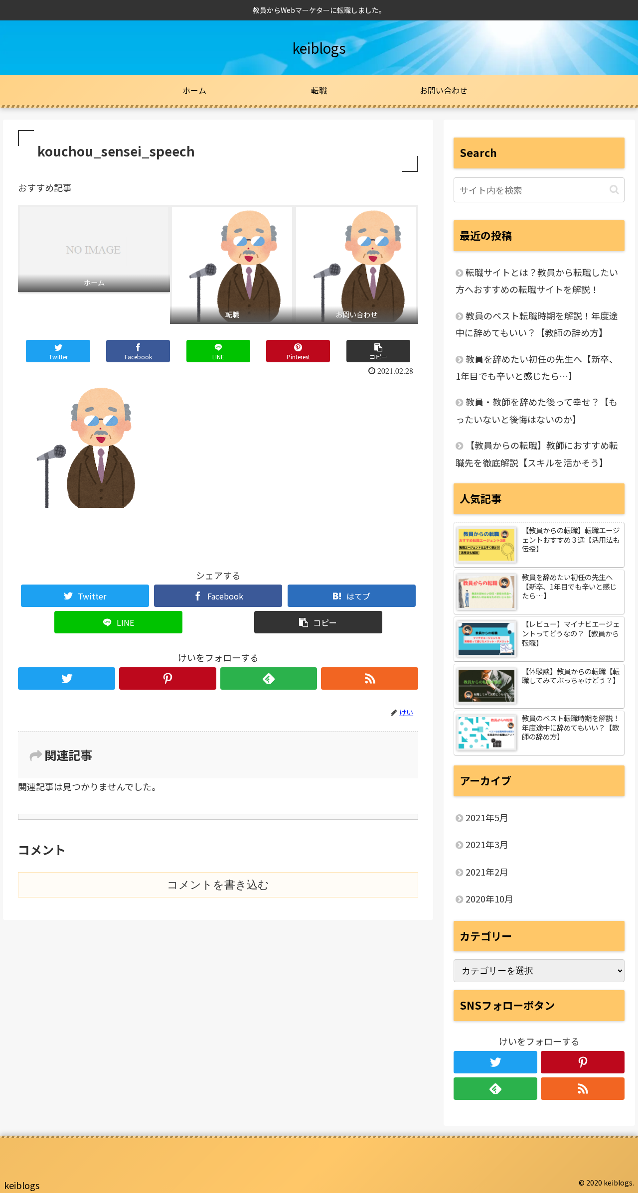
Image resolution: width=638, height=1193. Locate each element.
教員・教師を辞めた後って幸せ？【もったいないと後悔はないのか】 (537, 410)
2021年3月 (487, 844)
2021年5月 (487, 817)
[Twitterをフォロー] (66, 678)
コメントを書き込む (218, 885)
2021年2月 (487, 871)
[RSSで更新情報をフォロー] (369, 678)
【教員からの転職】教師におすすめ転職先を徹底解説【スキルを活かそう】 (537, 453)
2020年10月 (489, 898)
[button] (614, 189)
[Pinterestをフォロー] (167, 678)
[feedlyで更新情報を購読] (269, 678)
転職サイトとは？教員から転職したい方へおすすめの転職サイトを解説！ (537, 281)
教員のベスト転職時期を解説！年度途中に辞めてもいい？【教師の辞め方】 (537, 324)
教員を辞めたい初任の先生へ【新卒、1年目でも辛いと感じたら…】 (537, 367)
